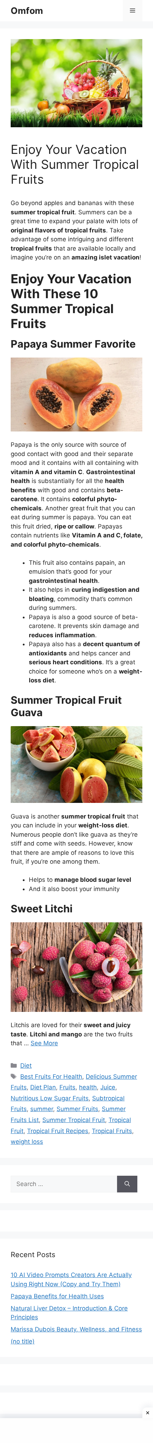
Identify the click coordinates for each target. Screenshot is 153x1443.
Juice (107, 1087)
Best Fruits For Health (51, 1076)
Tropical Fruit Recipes (57, 1130)
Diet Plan (43, 1087)
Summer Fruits (77, 1108)
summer (41, 1108)
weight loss (27, 1141)
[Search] (127, 1184)
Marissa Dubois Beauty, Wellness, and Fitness (76, 1329)
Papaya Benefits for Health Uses (57, 1296)
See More (44, 1043)
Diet (26, 1065)
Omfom (27, 10)
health (88, 1087)
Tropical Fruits (112, 1130)
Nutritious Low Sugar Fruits (50, 1098)
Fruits (67, 1087)
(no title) (23, 1341)
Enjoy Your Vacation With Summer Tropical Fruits (75, 164)
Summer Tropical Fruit (73, 1119)
